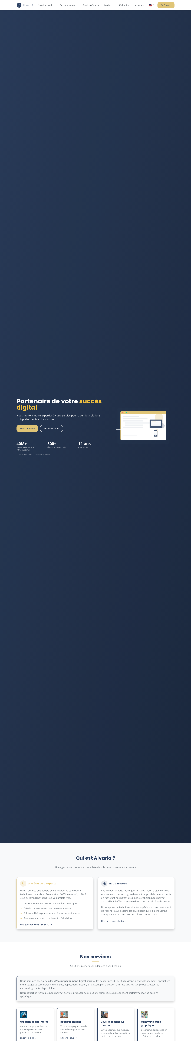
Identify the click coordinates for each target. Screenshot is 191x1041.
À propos (139, 5)
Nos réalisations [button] (52, 428)
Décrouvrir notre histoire (113, 921)
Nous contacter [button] (27, 428)
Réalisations (124, 5)
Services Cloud (90, 5)
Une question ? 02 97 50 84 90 (34, 924)
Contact (167, 5)
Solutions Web (45, 5)
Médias (107, 5)
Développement (67, 5)
